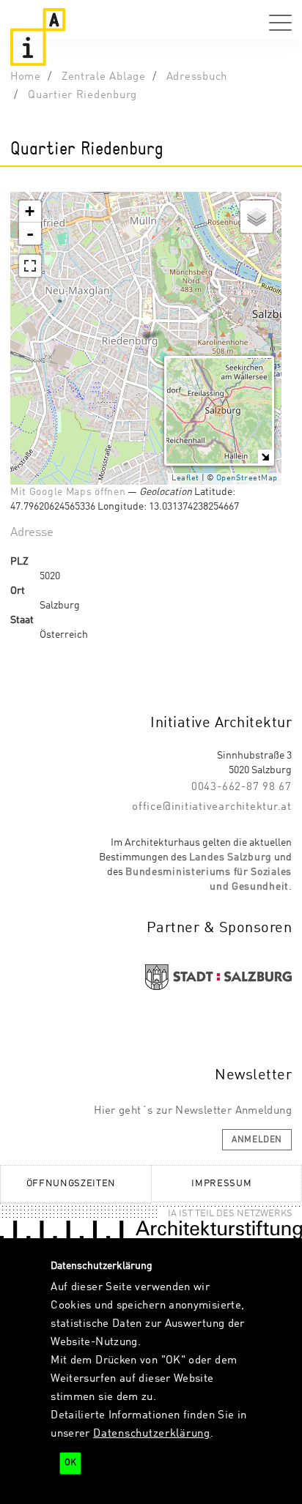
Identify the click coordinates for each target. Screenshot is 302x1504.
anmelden (257, 1140)
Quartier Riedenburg (82, 95)
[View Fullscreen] (30, 266)
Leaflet (185, 478)
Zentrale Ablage (104, 77)
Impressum (221, 1183)
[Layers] (256, 217)
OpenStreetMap (247, 478)
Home (25, 77)
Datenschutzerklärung (151, 1434)
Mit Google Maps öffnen (67, 492)
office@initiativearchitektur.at (212, 807)
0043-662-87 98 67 (241, 787)
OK (70, 1463)
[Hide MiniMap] (265, 457)
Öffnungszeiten (71, 1183)
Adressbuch (196, 77)
